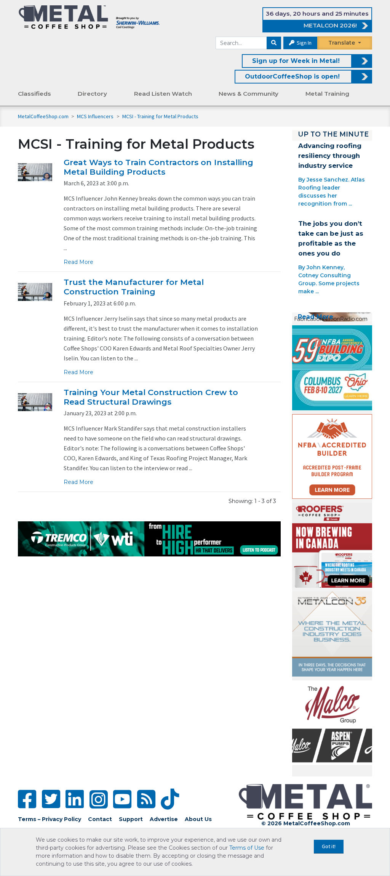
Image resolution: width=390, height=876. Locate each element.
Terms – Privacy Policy (49, 819)
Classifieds (34, 93)
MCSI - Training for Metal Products (160, 116)
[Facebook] (27, 799)
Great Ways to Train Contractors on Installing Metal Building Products (158, 167)
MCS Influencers (96, 116)
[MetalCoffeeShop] (89, 16)
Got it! (329, 846)
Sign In (304, 42)
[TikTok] (170, 799)
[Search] (274, 43)
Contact (100, 819)
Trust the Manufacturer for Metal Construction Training (134, 286)
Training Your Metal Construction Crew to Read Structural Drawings (151, 397)
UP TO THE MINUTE (333, 134)
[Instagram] (99, 799)
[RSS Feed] (146, 799)
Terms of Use (246, 847)
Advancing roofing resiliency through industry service (329, 155)
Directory (92, 93)
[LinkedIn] (75, 799)
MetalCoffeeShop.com (43, 116)
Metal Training (327, 93)
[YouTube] (122, 799)
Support (131, 819)
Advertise (164, 819)
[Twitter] (51, 799)
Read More (78, 262)
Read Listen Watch (163, 93)
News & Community (248, 93)
